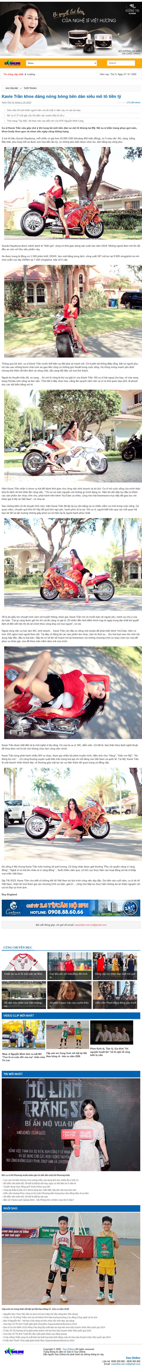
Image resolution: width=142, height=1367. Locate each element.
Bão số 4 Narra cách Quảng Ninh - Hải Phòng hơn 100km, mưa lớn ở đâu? (38, 1200)
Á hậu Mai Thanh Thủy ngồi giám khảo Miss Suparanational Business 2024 (38, 1340)
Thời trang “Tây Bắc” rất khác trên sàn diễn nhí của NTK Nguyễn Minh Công (45, 121)
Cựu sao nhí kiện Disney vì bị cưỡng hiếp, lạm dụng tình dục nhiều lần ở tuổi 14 (40, 1180)
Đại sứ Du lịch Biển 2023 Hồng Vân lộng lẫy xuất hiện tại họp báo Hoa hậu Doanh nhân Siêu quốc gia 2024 (54, 1327)
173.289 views (133, 102)
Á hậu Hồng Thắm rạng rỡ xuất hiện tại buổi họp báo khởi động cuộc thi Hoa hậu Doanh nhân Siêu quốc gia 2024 (57, 1337)
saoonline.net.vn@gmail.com (90, 924)
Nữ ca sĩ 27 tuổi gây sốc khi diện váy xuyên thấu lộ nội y (35, 115)
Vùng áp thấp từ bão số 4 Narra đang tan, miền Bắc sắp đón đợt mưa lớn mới (39, 1190)
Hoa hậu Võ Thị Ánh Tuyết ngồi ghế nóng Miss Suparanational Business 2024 (40, 1324)
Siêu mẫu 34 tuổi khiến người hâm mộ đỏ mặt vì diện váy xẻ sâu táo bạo (44, 110)
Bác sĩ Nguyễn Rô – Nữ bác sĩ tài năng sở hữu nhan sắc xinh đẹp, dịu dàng (38, 1321)
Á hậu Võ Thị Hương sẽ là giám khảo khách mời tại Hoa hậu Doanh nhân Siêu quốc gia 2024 (47, 1330)
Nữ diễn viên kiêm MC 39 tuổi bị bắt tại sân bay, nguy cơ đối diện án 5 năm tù (39, 1183)
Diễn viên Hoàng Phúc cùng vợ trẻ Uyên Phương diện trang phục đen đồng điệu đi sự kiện (46, 1193)
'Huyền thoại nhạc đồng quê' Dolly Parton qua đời (26, 1187)
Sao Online (133, 1357)
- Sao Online (68, 1349)
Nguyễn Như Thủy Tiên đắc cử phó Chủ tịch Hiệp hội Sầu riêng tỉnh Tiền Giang (40, 1314)
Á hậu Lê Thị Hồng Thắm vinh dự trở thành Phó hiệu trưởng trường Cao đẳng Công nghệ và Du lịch (50, 1317)
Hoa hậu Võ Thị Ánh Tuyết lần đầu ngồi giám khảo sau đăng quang (35, 1334)
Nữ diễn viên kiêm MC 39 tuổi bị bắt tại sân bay (25, 1196)
